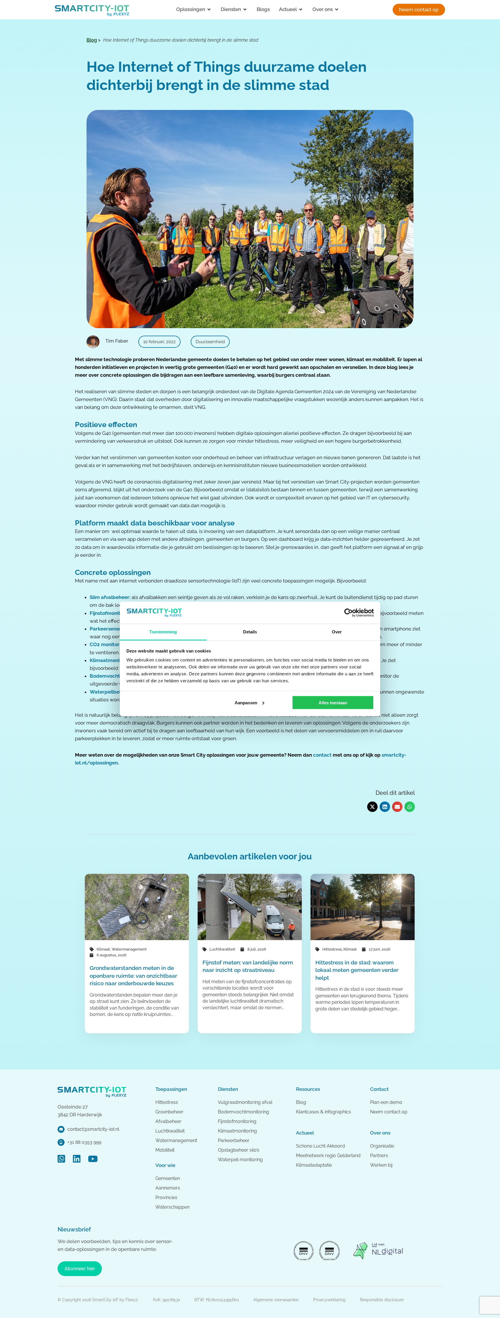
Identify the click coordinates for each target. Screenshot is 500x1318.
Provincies (166, 1197)
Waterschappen (172, 1207)
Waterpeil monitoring (240, 1159)
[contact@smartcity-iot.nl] (61, 1129)
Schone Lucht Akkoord (321, 1146)
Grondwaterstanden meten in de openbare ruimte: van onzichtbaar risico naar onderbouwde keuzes (133, 975)
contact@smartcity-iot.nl (93, 1129)
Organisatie (382, 1146)
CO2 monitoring (108, 644)
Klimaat (103, 949)
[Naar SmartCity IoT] (92, 10)
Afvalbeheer (168, 1121)
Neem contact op (388, 1112)
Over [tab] (337, 631)
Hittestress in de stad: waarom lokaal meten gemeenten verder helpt (356, 970)
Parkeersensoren (109, 629)
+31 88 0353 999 (84, 1142)
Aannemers (167, 1188)
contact (322, 755)
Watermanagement (129, 949)
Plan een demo (386, 1102)
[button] (372, 807)
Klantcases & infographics (323, 1112)
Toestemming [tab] (163, 631)
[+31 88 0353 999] (61, 1142)
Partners (379, 1155)
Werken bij (381, 1165)
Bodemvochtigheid (112, 676)
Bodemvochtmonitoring (243, 1112)
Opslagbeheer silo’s (238, 1150)
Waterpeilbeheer (110, 692)
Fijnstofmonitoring (111, 613)
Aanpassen (246, 702)
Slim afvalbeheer (109, 597)
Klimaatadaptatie (314, 1165)
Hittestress (332, 949)
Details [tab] (250, 631)
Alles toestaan (333, 702)
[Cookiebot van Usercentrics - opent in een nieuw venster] (348, 612)
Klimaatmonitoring (112, 660)
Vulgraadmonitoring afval (245, 1102)
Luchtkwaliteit (222, 949)
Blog (301, 1102)
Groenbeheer (169, 1112)
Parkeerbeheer (233, 1140)
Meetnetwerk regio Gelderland (328, 1155)
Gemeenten (167, 1178)
